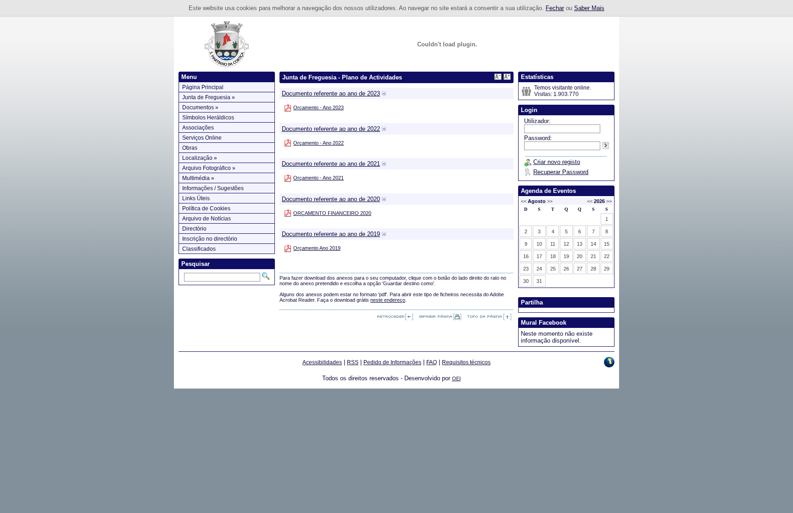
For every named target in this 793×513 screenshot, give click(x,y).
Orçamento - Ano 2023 (318, 107)
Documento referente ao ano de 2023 (331, 93)
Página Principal (202, 87)
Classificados (199, 249)
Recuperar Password (560, 172)
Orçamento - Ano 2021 (318, 177)
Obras (189, 148)
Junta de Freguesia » (208, 97)
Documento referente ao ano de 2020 (331, 199)
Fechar (555, 8)
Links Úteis (196, 198)
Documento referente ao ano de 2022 (331, 128)
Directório (194, 228)
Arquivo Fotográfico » (208, 168)
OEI (456, 378)
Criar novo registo (556, 161)
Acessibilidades (322, 362)
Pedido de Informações (392, 362)
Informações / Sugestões (213, 188)
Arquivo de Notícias (206, 218)
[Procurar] (265, 276)
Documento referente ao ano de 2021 (331, 163)
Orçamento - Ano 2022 (318, 143)
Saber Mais (589, 8)
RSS (352, 362)
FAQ (431, 362)
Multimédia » (198, 178)
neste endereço (387, 300)
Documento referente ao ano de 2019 (331, 234)
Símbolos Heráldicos (208, 117)
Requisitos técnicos (466, 362)
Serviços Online (202, 138)
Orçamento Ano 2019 (317, 248)
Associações (198, 127)
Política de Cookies (206, 208)
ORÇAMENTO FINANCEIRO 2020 (332, 213)
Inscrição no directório (209, 239)
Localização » (199, 158)
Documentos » (200, 107)
